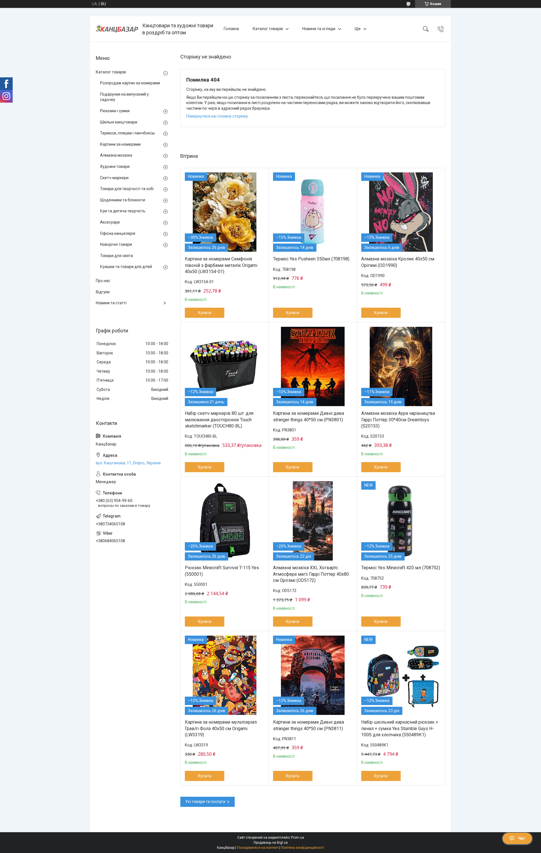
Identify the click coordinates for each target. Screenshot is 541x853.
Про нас (103, 280)
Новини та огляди (318, 28)
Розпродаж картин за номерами (130, 83)
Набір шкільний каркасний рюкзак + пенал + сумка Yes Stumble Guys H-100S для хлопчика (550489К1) (399, 728)
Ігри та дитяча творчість (122, 211)
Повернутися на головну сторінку (217, 116)
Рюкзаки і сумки (115, 111)
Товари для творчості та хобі (127, 188)
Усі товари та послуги (205, 801)
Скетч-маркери (114, 177)
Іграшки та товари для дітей (126, 266)
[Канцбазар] (117, 29)
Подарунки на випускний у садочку (124, 97)
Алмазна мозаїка (116, 155)
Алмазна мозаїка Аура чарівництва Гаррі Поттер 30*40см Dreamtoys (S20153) (398, 420)
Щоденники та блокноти (122, 200)
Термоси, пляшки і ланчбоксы (127, 133)
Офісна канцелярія (117, 233)
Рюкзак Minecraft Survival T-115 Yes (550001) (222, 571)
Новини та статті (111, 303)
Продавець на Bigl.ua (271, 843)
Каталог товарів (268, 28)
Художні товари (115, 166)
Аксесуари (110, 222)
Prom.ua (297, 838)
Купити (204, 312)
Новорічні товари (116, 244)
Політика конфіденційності (302, 848)
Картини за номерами (120, 144)
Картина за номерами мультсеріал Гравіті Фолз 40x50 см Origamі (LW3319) (221, 728)
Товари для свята (116, 255)
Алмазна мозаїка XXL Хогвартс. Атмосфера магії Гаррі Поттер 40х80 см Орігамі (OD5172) (311, 574)
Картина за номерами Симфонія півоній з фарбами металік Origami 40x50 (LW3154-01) (221, 265)
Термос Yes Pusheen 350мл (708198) (311, 259)
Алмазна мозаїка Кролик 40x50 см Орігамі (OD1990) (397, 262)
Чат (521, 838)
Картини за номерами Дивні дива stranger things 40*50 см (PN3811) (308, 725)
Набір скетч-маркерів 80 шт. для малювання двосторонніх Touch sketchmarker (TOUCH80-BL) (219, 420)
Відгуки (103, 292)
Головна (231, 28)
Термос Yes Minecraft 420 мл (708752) (400, 567)
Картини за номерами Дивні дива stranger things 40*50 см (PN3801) (308, 416)
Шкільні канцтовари (118, 122)
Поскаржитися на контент (257, 848)
